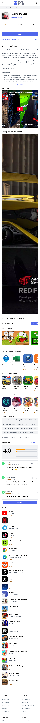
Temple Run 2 (26, 702)
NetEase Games (16, 17)
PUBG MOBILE (26, 708)
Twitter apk (5, 705)
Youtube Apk (6, 712)
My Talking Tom (26, 699)
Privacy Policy (26, 721)
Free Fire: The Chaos (28, 705)
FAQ (3, 721)
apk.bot (15, 65)
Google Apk (5, 699)
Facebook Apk (6, 702)
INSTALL (20, 34)
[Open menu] (2, 3)
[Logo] (19, 3)
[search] (36, 3)
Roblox (24, 712)
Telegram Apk (6, 708)
